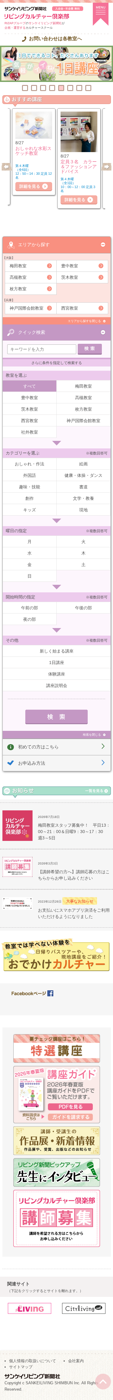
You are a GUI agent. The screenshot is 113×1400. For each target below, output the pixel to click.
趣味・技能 (29, 486)
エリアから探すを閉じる (84, 321)
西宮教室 (69, 308)
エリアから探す (34, 244)
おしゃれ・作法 (29, 463)
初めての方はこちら (38, 746)
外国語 (29, 475)
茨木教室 (69, 277)
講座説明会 (56, 685)
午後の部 (83, 607)
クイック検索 (31, 332)
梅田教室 (18, 265)
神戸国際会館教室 (26, 308)
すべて (29, 386)
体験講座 (56, 674)
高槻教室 (18, 277)
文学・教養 (83, 498)
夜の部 (29, 619)
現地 (83, 509)
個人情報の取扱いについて (32, 1361)
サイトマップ (21, 1367)
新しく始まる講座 (57, 651)
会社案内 (76, 1361)
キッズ (29, 509)
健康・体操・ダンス (83, 475)
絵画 (83, 463)
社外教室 (29, 432)
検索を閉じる (92, 734)
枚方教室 (18, 288)
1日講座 (56, 662)
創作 (29, 498)
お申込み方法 (31, 763)
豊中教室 (69, 265)
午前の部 (29, 607)
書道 (83, 486)
